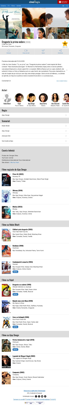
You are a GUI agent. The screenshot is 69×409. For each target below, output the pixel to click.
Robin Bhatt (5, 126)
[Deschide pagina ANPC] (29, 403)
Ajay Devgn (5, 115)
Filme (13, 6)
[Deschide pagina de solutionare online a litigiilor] (39, 403)
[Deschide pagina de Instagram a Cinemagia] (39, 396)
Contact (28, 399)
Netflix (15, 272)
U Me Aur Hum (14, 162)
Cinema (3, 6)
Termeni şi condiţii (19, 399)
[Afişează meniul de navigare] (63, 6)
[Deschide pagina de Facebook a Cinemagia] (36, 396)
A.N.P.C (53, 399)
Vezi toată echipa (7, 141)
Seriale (19, 6)
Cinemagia (34, 2)
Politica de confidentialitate (41, 399)
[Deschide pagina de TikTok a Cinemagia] (45, 396)
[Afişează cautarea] (67, 6)
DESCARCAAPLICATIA (64, 2)
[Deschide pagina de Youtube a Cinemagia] (42, 396)
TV (9, 6)
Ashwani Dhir (6, 136)
